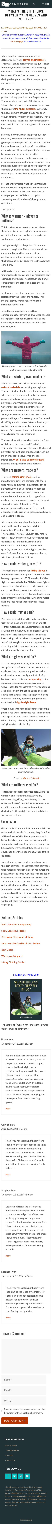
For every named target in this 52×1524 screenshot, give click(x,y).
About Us (9, 1455)
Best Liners (7, 949)
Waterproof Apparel (12, 956)
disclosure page (17, 41)
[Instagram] (20, 1476)
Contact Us (10, 1460)
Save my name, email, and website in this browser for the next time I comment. (24, 1410)
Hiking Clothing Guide (12, 962)
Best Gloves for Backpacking (16, 924)
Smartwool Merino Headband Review (20, 943)
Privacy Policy (11, 1445)
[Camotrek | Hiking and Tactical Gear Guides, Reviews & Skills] (14, 4)
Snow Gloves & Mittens (13, 930)
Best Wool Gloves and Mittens (17, 937)
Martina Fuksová (31, 778)
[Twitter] (14, 1476)
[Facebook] (8, 1476)
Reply (8, 1108)
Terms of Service (12, 1450)
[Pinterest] (27, 1476)
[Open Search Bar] (33, 4)
